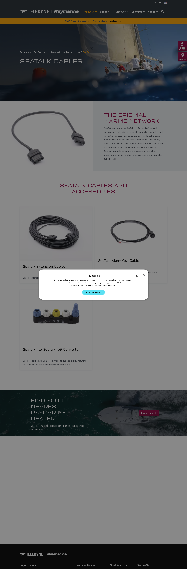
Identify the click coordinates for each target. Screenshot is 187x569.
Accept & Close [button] (93, 292)
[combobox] (137, 276)
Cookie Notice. (110, 285)
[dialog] (93, 284)
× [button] (144, 275)
